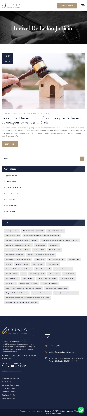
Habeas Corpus (74, 259)
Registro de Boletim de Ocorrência (17, 293)
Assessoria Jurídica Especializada (33, 231)
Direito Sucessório (54, 250)
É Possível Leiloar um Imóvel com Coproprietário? (21, 302)
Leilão (23, 274)
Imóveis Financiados (22, 264)
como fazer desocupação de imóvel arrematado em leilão (41, 235)
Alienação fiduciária (12, 231)
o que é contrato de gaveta (28, 283)
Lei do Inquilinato (11, 274)
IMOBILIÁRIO (32, 113)
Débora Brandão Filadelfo (15, 113)
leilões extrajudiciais (67, 278)
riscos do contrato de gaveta (41, 293)
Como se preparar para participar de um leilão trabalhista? (60, 240)
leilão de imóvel (69, 274)
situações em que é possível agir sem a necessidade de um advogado (27, 298)
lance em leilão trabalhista (63, 269)
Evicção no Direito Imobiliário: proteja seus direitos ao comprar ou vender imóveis (42, 120)
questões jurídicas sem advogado (56, 288)
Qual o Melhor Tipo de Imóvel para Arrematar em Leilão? (23, 288)
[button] (81, 410)
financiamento (39, 259)
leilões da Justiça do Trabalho (47, 278)
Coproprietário (40, 245)
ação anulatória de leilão (55, 231)
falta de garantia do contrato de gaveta (18, 259)
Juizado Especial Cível (43, 269)
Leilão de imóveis (54, 274)
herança (8, 264)
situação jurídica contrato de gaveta (66, 293)
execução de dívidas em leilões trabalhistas (41, 255)
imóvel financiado (53, 264)
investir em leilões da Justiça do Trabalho (18, 269)
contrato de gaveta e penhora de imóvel (18, 245)
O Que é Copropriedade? (49, 283)
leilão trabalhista (28, 278)
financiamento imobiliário (56, 259)
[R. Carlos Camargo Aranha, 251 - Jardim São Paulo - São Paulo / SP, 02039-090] (46, 358)
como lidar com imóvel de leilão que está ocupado (21, 240)
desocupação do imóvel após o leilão (17, 250)
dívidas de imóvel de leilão (14, 255)
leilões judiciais (10, 283)
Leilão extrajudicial (12, 278)
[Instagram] (47, 337)
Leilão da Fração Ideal (37, 274)
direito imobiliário (39, 250)
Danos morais (54, 245)
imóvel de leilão (38, 264)
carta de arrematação (13, 235)
